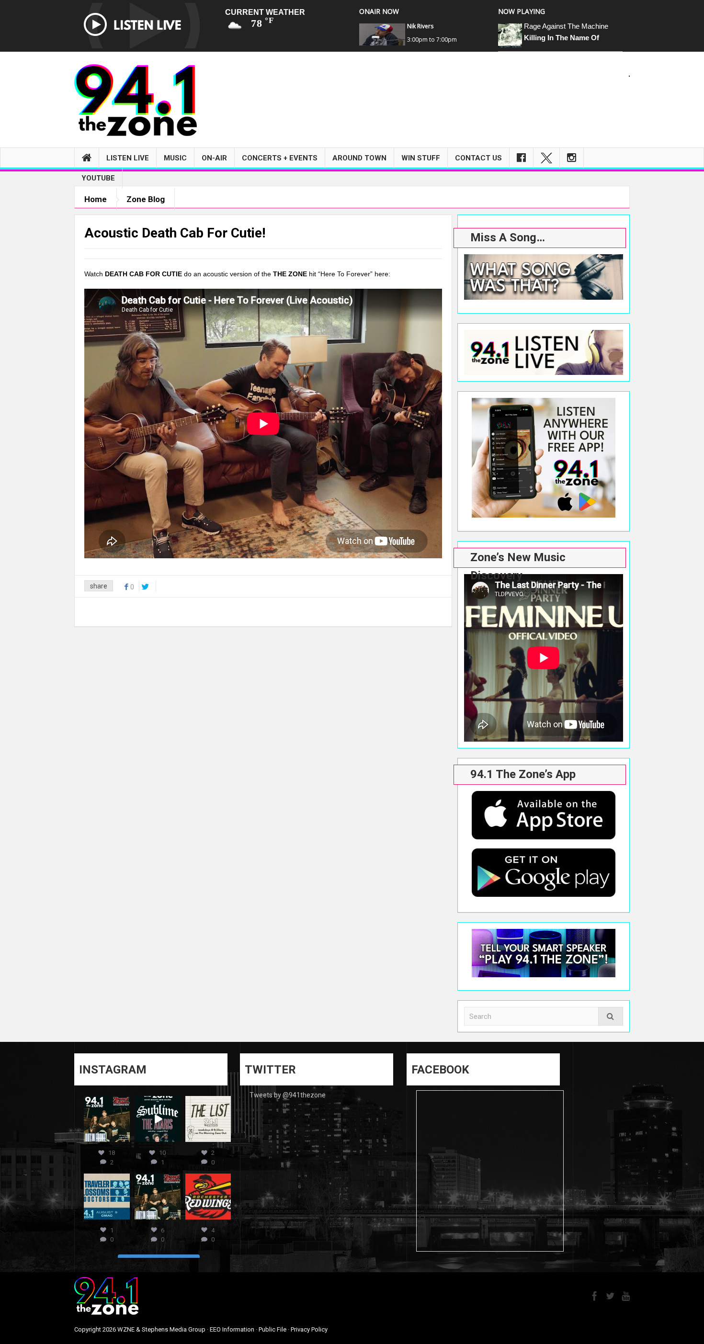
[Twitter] (546, 158)
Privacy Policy (309, 1329)
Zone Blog (145, 199)
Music (175, 158)
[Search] (610, 1016)
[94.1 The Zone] (135, 99)
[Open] (107, 1119)
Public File (272, 1329)
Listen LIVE (127, 158)
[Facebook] (521, 158)
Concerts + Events (280, 158)
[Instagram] (571, 158)
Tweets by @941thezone (288, 1095)
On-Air (214, 158)
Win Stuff (420, 158)
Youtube (98, 178)
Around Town (359, 158)
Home (95, 199)
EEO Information (232, 1329)
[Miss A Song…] (543, 277)
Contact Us (478, 158)
